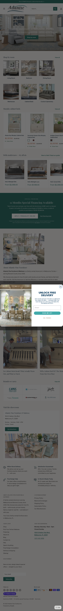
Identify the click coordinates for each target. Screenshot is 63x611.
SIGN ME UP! (47, 313)
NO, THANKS (47, 318)
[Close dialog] (60, 286)
